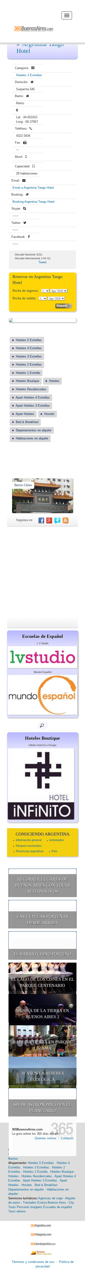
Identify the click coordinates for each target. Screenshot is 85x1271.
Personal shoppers (29, 1207)
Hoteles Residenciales (31, 389)
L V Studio (42, 643)
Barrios (13, 1158)
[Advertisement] (42, 571)
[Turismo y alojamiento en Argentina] (42, 1225)
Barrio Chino (23, 485)
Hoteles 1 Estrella (28, 373)
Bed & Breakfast (27, 422)
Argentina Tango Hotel (40, 47)
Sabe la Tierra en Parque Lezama (42, 1045)
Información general (29, 840)
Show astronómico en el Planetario (43, 1107)
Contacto (67, 1138)
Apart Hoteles (25, 414)
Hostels (49, 414)
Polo (54, 851)
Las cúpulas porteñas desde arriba (42, 919)
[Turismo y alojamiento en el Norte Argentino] (42, 1253)
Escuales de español (57, 1207)
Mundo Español (42, 672)
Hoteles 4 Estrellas (29, 348)
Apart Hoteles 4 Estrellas (33, 397)
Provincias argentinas (30, 851)
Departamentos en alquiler (33, 430)
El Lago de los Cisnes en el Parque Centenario (42, 982)
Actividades (56, 840)
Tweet (42, 262)
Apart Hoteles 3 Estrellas (33, 405)
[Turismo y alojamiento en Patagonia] (42, 1234)
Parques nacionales (29, 845)
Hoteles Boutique (27, 381)
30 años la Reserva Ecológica (42, 1076)
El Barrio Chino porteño (42, 954)
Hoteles (54, 381)
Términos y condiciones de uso (33, 1262)
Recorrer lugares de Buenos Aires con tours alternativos (42, 885)
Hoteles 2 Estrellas (29, 364)
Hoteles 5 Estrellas (29, 340)
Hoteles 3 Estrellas (29, 75)
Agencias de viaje (50, 1198)
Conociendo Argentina (42, 834)
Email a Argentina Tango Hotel (33, 187)
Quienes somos (45, 1138)
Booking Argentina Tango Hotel (34, 201)
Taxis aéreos (17, 1211)
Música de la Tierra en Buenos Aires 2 (42, 1013)
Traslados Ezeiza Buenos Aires (44, 1202)
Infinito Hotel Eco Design (42, 745)
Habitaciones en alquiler (32, 438)
